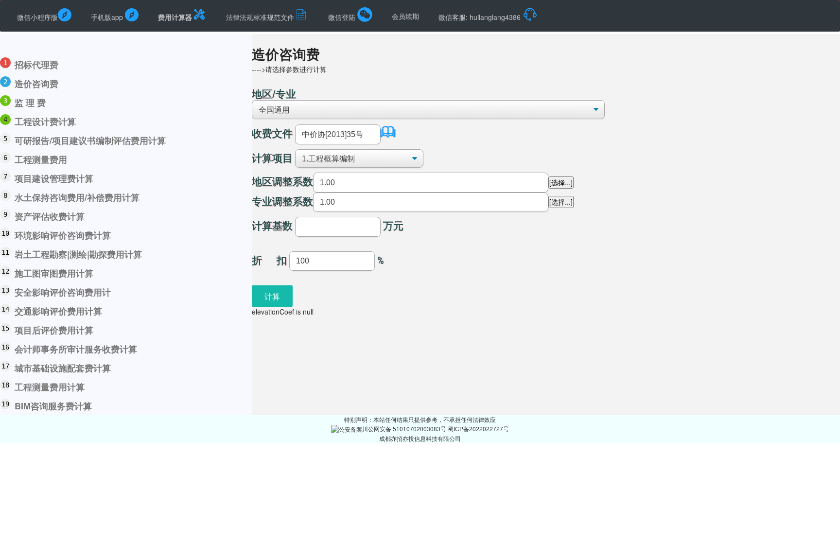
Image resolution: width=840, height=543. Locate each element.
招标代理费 (36, 64)
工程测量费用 (41, 159)
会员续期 (405, 16)
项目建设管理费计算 (54, 178)
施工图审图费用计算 (54, 273)
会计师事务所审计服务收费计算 (76, 349)
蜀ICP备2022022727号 (478, 428)
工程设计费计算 (45, 121)
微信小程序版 (37, 17)
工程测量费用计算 (50, 387)
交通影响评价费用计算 (58, 311)
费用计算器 (175, 17)
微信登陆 (342, 17)
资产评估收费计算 (50, 216)
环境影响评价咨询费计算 (63, 235)
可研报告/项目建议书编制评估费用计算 (90, 140)
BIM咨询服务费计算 (53, 406)
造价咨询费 (36, 83)
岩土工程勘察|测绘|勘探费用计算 (78, 254)
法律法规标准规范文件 (260, 17)
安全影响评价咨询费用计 (63, 292)
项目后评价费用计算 (54, 330)
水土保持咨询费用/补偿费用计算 (77, 197)
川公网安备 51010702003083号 (405, 428)
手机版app (108, 17)
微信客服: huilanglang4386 (480, 17)
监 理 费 (30, 102)
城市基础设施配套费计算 (63, 368)
